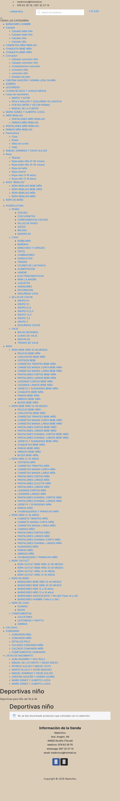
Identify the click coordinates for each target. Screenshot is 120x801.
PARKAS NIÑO (25, 550)
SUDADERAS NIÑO (28, 546)
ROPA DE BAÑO (20, 578)
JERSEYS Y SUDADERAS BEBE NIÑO (38, 441)
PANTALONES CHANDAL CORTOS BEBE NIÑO (43, 434)
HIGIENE (22, 272)
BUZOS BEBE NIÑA (28, 402)
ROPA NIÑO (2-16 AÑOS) (25, 514)
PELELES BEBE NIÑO (29, 409)
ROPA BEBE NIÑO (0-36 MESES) (30, 406)
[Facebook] (56, 762)
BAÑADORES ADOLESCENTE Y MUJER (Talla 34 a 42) (48, 595)
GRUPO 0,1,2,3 (25, 311)
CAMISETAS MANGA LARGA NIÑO (37, 525)
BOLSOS (22, 230)
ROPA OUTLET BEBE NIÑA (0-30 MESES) (40, 564)
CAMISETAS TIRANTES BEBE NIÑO (37, 416)
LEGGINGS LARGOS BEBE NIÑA (35, 384)
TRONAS (22, 261)
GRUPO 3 (23, 321)
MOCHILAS (24, 339)
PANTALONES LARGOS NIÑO (34, 536)
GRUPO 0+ (24, 300)
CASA (15, 237)
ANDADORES (25, 286)
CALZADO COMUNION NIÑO (27, 648)
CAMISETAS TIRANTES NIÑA (33, 465)
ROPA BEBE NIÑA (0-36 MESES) (29, 349)
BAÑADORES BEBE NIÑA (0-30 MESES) (39, 581)
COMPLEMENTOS (21, 613)
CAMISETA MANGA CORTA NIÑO (36, 522)
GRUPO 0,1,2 (24, 307)
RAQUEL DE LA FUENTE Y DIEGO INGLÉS (35, 662)
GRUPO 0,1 (23, 304)
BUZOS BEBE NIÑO (28, 455)
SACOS (21, 226)
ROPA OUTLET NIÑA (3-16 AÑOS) (36, 571)
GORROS (22, 623)
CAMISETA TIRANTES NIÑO (33, 518)
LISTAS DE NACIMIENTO (19, 655)
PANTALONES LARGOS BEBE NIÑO (37, 430)
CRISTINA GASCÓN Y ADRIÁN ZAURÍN (33, 676)
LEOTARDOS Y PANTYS (31, 620)
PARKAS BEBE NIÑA (29, 395)
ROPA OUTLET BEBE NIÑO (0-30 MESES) (40, 567)
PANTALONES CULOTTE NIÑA (34, 483)
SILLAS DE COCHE (22, 297)
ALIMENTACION (26, 268)
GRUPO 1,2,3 (24, 314)
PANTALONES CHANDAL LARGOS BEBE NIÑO (43, 437)
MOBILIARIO (24, 240)
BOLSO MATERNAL (28, 332)
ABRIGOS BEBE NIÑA (29, 398)
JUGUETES (24, 282)
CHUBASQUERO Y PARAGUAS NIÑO (38, 557)
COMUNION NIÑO (21, 638)
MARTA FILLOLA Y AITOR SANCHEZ (32, 669)
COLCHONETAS (26, 216)
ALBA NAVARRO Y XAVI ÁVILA (28, 659)
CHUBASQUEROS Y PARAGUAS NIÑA (38, 511)
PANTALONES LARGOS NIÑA (34, 479)
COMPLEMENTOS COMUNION (28, 652)
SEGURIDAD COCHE (29, 325)
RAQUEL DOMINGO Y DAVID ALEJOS (32, 673)
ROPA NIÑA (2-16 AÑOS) (25, 458)
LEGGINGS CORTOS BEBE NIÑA (35, 381)
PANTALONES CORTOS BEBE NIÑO (37, 427)
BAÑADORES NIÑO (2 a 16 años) (36, 592)
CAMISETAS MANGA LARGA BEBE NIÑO (40, 423)
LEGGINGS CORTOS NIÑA (32, 490)
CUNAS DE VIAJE (27, 335)
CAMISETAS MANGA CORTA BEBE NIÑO (40, 420)
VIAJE (15, 328)
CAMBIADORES (26, 254)
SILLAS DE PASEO (28, 223)
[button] (60, 771)
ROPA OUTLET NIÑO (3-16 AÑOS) (36, 574)
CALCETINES (25, 616)
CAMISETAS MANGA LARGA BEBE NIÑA (40, 370)
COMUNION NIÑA (21, 634)
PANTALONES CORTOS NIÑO (34, 532)
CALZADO (11, 627)
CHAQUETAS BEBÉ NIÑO (31, 444)
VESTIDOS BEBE (27, 360)
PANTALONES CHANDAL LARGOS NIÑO (40, 543)
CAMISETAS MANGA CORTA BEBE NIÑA (40, 367)
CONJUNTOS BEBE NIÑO (32, 413)
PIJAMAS (23, 606)
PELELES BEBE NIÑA (29, 353)
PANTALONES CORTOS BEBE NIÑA (37, 374)
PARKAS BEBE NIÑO (29, 448)
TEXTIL (21, 251)
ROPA (9, 346)
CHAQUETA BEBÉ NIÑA (30, 391)
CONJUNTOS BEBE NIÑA (31, 356)
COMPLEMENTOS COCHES (33, 219)
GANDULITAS (25, 258)
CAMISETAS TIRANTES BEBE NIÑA (37, 363)
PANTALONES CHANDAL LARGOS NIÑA (40, 500)
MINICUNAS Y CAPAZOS (31, 247)
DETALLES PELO (21, 641)
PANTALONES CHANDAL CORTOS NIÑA (40, 497)
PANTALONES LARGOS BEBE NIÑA (37, 377)
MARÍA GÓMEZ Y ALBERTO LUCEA (31, 680)
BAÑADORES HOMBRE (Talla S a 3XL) (38, 599)
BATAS (21, 609)
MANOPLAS (24, 233)
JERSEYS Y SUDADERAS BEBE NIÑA (38, 388)
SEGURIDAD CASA (28, 293)
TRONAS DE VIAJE (28, 342)
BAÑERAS (23, 244)
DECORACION (25, 290)
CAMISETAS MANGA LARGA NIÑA (36, 472)
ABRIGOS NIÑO (26, 553)
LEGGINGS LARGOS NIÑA (32, 493)
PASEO (15, 209)
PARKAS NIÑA (25, 507)
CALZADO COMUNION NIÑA (27, 645)
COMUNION (12, 630)
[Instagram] (64, 762)
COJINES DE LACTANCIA (32, 265)
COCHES (23, 212)
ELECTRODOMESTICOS (31, 275)
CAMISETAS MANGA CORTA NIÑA (36, 469)
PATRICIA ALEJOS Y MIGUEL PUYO (31, 666)
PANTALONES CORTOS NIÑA (34, 476)
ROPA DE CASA (20, 602)
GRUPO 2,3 (24, 318)
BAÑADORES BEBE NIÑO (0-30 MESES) (40, 585)
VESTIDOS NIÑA (27, 462)
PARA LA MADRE (27, 279)
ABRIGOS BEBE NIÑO (29, 451)
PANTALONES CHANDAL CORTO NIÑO (39, 539)
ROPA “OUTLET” (21, 560)
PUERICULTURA (14, 205)
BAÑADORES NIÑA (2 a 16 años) (36, 588)
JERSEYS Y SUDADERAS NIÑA (35, 504)
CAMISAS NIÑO (26, 529)
